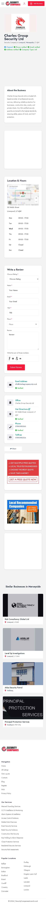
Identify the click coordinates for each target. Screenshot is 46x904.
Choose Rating (12, 274)
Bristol (3, 879)
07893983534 (20, 437)
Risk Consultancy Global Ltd (17, 619)
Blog (3, 781)
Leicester (27, 882)
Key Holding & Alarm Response (12, 838)
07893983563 (20, 426)
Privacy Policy (6, 793)
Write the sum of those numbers (18, 353)
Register (4, 785)
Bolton (3, 871)
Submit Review (16, 367)
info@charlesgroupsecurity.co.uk (26, 384)
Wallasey (10, 690)
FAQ (3, 789)
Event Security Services (9, 826)
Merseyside (29, 42)
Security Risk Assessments (10, 849)
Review (9, 330)
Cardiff (3, 883)
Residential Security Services (11, 845)
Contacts (4, 778)
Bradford (4, 875)
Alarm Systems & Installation (10, 814)
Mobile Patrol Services (9, 822)
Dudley (26, 862)
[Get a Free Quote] (23, 472)
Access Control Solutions (9, 818)
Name (9, 285)
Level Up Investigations (15, 653)
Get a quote (5, 774)
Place (9, 319)
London (26, 890)
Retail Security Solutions (9, 830)
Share (14, 449)
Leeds (26, 878)
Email (9, 297)
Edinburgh (27, 866)
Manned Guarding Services (10, 806)
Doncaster (4, 891)
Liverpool (22, 42)
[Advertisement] (23, 65)
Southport (10, 725)
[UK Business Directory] (23, 512)
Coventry (4, 887)
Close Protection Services (10, 841)
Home (3, 766)
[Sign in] (24, 3)
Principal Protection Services (17, 721)
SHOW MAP (23, 195)
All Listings (4, 770)
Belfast (3, 863)
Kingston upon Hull (30, 874)
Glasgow (27, 870)
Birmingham (5, 867)
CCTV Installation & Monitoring (12, 810)
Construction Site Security (10, 834)
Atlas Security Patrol (13, 687)
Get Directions (21, 409)
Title (8, 308)
